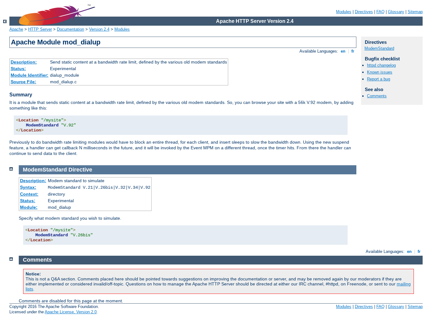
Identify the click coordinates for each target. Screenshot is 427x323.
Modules (343, 11)
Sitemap (415, 11)
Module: (29, 207)
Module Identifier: (29, 75)
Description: (24, 61)
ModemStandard (379, 48)
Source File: (23, 81)
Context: (29, 194)
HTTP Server (40, 29)
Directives (364, 11)
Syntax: (28, 187)
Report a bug (378, 79)
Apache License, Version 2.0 (71, 312)
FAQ (380, 11)
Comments (377, 96)
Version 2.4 (99, 29)
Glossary (396, 11)
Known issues (379, 72)
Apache (16, 29)
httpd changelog (381, 65)
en (343, 51)
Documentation (70, 29)
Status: (18, 68)
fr (352, 51)
